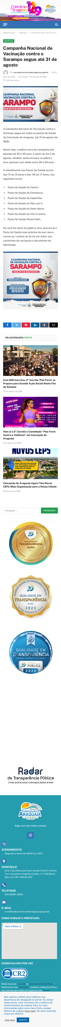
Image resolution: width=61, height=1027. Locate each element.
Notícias (8, 41)
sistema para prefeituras (41, 984)
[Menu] (5, 24)
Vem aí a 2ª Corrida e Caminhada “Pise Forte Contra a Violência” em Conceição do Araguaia (29, 435)
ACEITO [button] (23, 1020)
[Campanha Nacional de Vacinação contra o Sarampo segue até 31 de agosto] (30, 104)
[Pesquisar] (56, 24)
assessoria (23, 987)
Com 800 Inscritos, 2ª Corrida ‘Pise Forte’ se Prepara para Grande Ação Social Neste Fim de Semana (29, 383)
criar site (21, 984)
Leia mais (30, 1011)
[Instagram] (30, 835)
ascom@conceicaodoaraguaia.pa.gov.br (30, 72)
